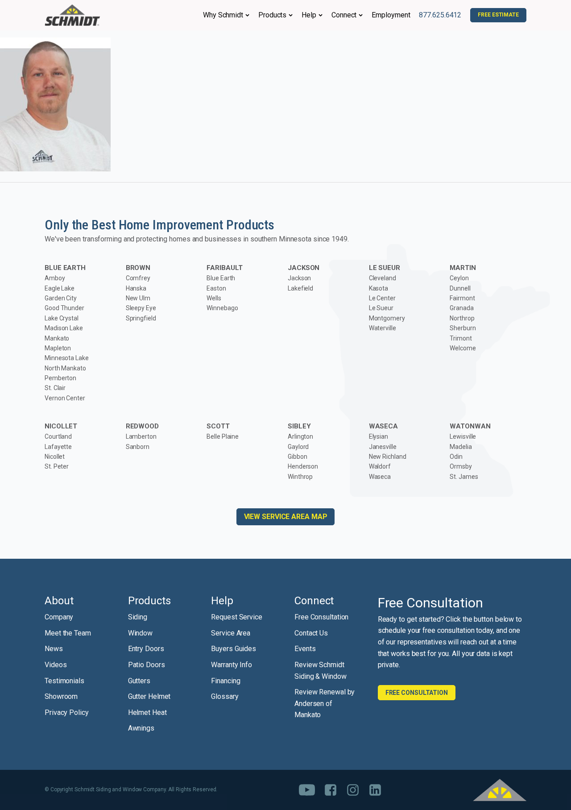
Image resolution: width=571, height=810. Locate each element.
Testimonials (64, 681)
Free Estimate (498, 15)
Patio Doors (146, 664)
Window (140, 633)
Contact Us (311, 633)
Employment (391, 15)
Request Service (236, 617)
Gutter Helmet (149, 696)
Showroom (61, 696)
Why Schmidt (223, 15)
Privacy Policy (67, 712)
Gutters (139, 681)
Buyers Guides (233, 648)
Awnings (141, 728)
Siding (137, 617)
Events (304, 648)
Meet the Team (68, 633)
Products (272, 15)
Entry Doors (146, 648)
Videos (55, 664)
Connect (343, 15)
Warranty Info (231, 664)
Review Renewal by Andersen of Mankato (324, 703)
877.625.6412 (440, 15)
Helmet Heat (147, 712)
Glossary (224, 696)
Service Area (230, 633)
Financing (225, 681)
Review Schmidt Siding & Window (320, 670)
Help (309, 15)
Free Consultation (321, 617)
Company (59, 617)
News (54, 648)
